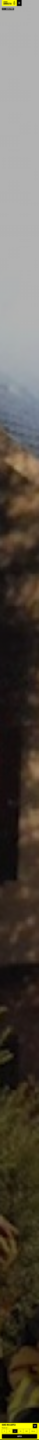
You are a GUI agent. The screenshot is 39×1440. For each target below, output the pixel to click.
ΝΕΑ (3, 9)
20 (15, 1431)
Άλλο (33, 1431)
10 (9, 1431)
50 (20, 1431)
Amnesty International (9, 3)
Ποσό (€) (5, 1428)
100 (26, 1431)
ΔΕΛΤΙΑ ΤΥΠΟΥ (9, 9)
